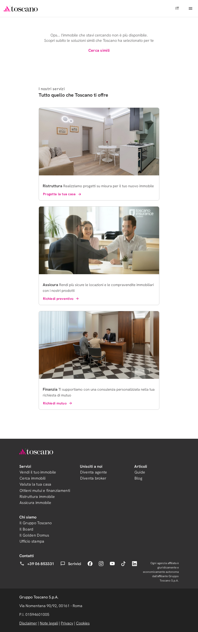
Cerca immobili (32, 478)
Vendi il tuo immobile (38, 472)
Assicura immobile (35, 502)
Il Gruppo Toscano (36, 522)
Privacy (67, 623)
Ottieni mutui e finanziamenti (45, 490)
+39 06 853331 (40, 563)
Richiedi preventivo (58, 298)
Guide (139, 472)
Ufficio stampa (32, 541)
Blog (138, 478)
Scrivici (74, 563)
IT (177, 8)
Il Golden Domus (34, 535)
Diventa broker (93, 478)
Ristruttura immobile (37, 496)
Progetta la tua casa (59, 194)
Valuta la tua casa (35, 484)
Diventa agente (93, 472)
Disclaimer (28, 623)
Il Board (27, 529)
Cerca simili (99, 50)
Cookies (83, 623)
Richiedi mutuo (55, 403)
